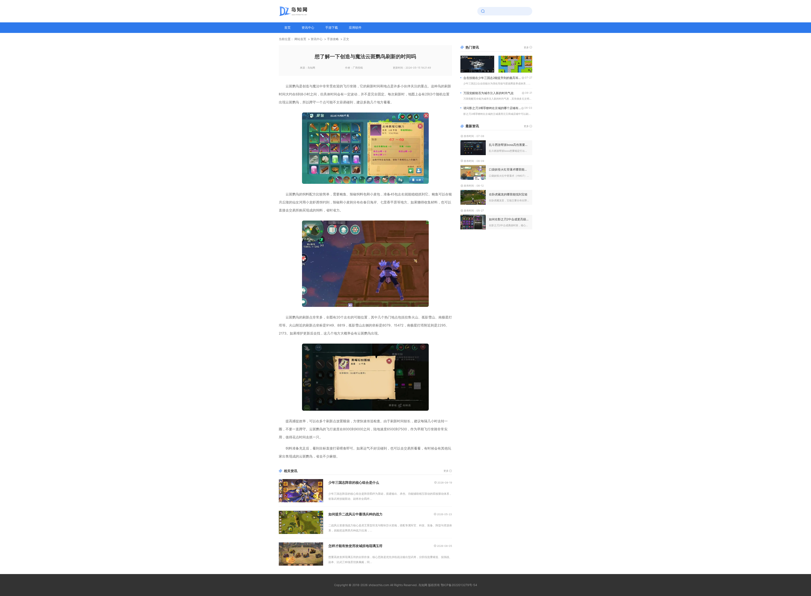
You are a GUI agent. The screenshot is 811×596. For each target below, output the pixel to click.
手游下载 (331, 28)
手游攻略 (333, 39)
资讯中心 (308, 28)
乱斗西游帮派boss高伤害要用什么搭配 (509, 144)
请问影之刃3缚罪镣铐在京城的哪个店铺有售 (492, 108)
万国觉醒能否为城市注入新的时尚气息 (488, 93)
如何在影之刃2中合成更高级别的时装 (509, 219)
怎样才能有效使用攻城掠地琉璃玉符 (355, 546)
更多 (446, 470)
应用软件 (355, 28)
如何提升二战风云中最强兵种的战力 (355, 514)
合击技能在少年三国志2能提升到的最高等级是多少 (492, 78)
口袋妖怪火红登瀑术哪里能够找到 (509, 169)
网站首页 (300, 39)
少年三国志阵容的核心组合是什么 (353, 482)
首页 (287, 28)
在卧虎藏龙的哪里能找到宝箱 (508, 194)
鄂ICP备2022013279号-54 (459, 585)
